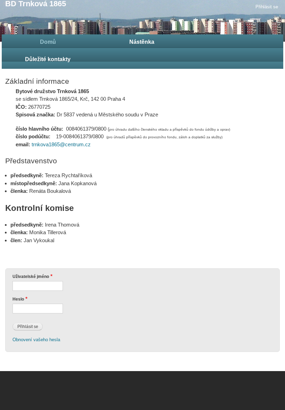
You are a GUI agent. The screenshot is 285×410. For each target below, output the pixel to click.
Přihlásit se (266, 6)
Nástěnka (141, 42)
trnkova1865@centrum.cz (61, 144)
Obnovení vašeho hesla (36, 339)
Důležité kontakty (48, 59)
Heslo (18, 299)
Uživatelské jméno (31, 276)
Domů (48, 42)
